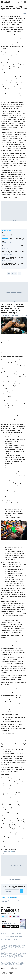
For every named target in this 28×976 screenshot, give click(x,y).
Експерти (12, 933)
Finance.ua (3, 278)
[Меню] (25, 2)
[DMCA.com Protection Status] (3, 970)
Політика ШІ (4, 933)
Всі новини (10, 278)
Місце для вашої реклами (14, 211)
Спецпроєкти (5, 936)
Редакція (9, 930)
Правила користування (16, 936)
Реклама (19, 933)
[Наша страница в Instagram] (18, 916)
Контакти (15, 939)
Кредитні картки (5, 851)
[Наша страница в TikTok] (14, 916)
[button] (21, 891)
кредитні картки (15, 393)
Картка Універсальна (6, 853)
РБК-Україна (13, 197)
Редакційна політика (20, 930)
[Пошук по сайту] (21, 2)
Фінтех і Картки (15, 315)
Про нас (3, 930)
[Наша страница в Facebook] (6, 916)
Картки (13, 851)
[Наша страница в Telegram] (3, 916)
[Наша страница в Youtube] (10, 916)
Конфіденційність (6, 939)
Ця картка (4, 544)
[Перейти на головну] (5, 2)
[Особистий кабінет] (18, 2)
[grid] (14, 592)
